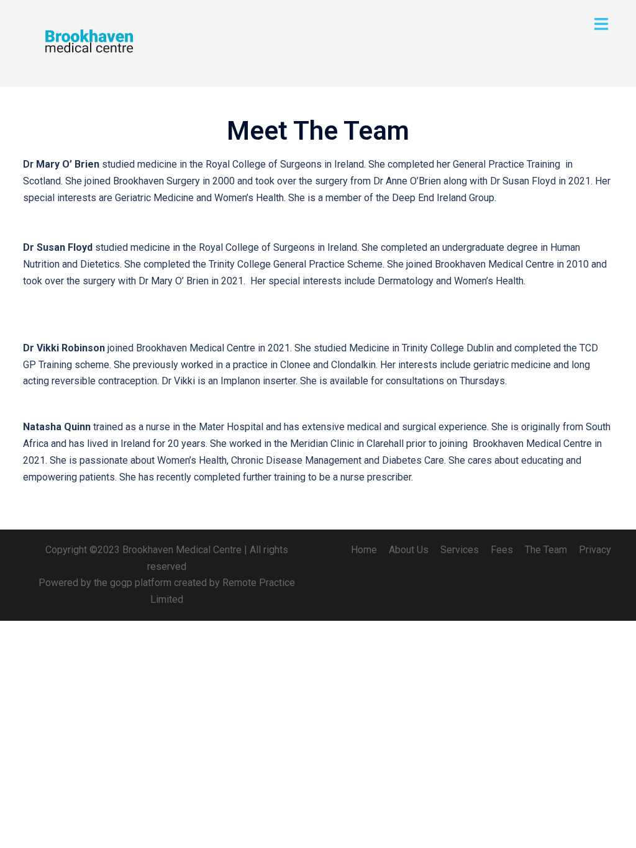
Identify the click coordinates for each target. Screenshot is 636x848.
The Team (546, 550)
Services (459, 550)
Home (364, 550)
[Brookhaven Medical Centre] (88, 42)
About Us (409, 550)
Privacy (595, 550)
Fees (502, 550)
